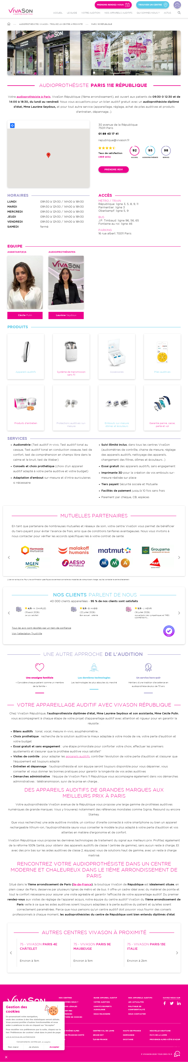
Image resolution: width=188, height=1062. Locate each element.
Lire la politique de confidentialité (20, 1037)
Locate (12, 125)
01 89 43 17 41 (108, 134)
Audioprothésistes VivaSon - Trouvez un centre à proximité (51, 24)
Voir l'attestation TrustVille (27, 634)
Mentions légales (68, 1006)
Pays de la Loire (158, 1035)
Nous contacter (177, 5)
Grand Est (98, 1035)
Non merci (13, 1047)
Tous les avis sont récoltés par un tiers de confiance (41, 628)
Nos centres (65, 998)
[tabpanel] (94, 53)
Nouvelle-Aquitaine (160, 1031)
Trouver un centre (150, 5)
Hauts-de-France (132, 1031)
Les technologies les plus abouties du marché (94, 683)
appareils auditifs (78, 756)
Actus (167, 13)
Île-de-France (100, 1039)
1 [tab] (94, 73)
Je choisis (34, 1047)
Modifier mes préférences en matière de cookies (70, 1014)
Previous (8, 557)
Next (179, 557)
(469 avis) (104, 157)
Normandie (128, 1035)
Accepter (54, 1047)
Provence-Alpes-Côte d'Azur (165, 1039)
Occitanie (128, 1039)
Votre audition (90, 13)
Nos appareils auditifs (118, 13)
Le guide (72, 13)
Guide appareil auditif (105, 998)
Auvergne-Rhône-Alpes (67, 1031)
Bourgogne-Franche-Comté (69, 1035)
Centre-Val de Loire (103, 1031)
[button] (6, 1057)
